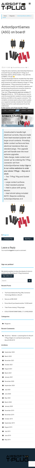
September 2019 (10, 423)
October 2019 (9, 419)
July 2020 (7, 389)
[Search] (30, 280)
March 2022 (8, 356)
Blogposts (12, 15)
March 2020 (8, 402)
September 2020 (10, 385)
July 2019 (7, 431)
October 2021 (9, 364)
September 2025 (10, 352)
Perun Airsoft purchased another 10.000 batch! (18, 303)
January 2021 (9, 377)
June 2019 (8, 435)
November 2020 (9, 381)
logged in (11, 250)
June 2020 (8, 394)
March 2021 (8, 373)
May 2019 (7, 439)
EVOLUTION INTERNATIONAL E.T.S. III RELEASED (19, 311)
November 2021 (9, 360)
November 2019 (9, 414)
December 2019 (9, 410)
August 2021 (8, 369)
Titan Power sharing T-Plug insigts (15, 307)
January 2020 (9, 406)
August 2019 (8, 427)
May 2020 (7, 398)
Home (5, 15)
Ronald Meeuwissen (19, 67)
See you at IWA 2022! (11, 299)
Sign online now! (7, 276)
